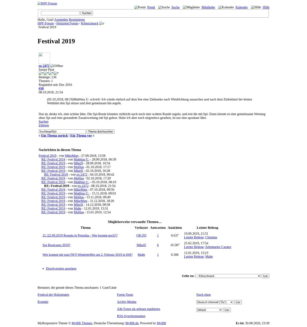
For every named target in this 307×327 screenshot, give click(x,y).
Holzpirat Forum (67, 23)
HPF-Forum (46, 23)
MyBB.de (131, 323)
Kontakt (43, 302)
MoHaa (79, 167)
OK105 (141, 235)
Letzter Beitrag (194, 237)
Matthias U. (81, 159)
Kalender (242, 7)
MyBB (161, 323)
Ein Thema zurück (54, 135)
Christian (211, 237)
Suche (175, 7)
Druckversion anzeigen (61, 268)
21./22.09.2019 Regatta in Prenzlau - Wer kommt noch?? (80, 235)
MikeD (78, 163)
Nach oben (203, 294)
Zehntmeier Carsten (218, 247)
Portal (151, 7)
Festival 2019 (47, 155)
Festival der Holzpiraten (53, 294)
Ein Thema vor (81, 135)
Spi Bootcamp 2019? (56, 245)
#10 (41, 88)
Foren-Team (125, 294)
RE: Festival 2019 (53, 159)
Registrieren (77, 19)
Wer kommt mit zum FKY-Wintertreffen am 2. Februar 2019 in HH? (88, 254)
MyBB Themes (82, 323)
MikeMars (72, 155)
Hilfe (266, 7)
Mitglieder (208, 7)
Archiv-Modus (126, 302)
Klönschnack (89, 23)
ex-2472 (44, 66)
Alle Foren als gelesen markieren (138, 309)
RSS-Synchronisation (131, 316)
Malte (77, 208)
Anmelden (61, 19)
